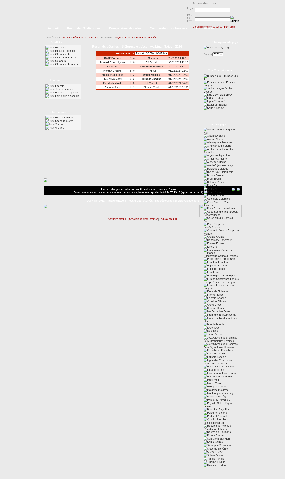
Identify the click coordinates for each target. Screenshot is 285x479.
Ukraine (221, 465)
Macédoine (226, 376)
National (222, 104)
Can (215, 185)
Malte (216, 379)
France (219, 294)
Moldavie (223, 389)
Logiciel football (168, 219)
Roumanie (225, 432)
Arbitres (59, 127)
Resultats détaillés (146, 37)
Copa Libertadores (224, 208)
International (228, 314)
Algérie (219, 139)
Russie (219, 435)
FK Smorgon (151, 58)
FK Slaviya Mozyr (112, 79)
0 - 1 (132, 66)
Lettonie (221, 356)
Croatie (220, 236)
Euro (216, 272)
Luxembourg (229, 373)
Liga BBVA (225, 94)
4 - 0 (132, 70)
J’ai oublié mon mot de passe (207, 26)
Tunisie (220, 458)
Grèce (218, 304)
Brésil (217, 178)
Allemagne (225, 142)
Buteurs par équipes (66, 92)
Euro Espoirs (229, 275)
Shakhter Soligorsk (112, 74)
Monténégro (228, 393)
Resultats (60, 47)
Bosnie (219, 175)
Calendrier (61, 60)
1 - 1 (132, 87)
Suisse (219, 455)
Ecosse (220, 243)
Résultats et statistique (85, 37)
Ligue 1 (220, 98)
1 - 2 (132, 74)
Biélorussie (226, 172)
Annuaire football (117, 219)
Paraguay (224, 399)
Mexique (222, 386)
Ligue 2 (220, 101)
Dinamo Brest (112, 87)
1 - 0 (132, 62)
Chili (215, 188)
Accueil (66, 37)
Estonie (220, 268)
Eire (214, 246)
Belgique (222, 168)
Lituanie (221, 369)
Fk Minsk (151, 70)
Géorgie (221, 298)
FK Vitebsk (151, 83)
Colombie (224, 198)
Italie (216, 331)
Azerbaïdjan (228, 165)
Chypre (220, 195)
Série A (219, 108)
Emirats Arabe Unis (224, 258)
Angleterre (225, 145)
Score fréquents (64, 121)
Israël (216, 327)
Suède (219, 452)
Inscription (229, 26)
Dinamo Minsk (151, 87)
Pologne (222, 412)
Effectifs (59, 85)
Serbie (219, 442)
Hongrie (221, 308)
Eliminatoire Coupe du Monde (221, 256)
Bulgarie (222, 182)
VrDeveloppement (188, 200)
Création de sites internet (143, 219)
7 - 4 (132, 58)
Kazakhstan (228, 350)
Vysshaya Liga (124, 37)
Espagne (222, 265)
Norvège (222, 396)
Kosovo (220, 353)
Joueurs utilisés (64, 89)
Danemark (225, 240)
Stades (59, 124)
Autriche (221, 162)
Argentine (224, 155)
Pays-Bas (224, 409)
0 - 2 (132, 79)
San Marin (225, 438)
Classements (62, 54)
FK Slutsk (112, 66)
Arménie (222, 158)
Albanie (220, 135)
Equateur (223, 262)
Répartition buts (64, 117)
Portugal (222, 416)
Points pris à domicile (67, 96)
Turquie (220, 462)
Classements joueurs (67, 64)
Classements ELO (65, 57)
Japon (218, 334)
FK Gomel (151, 62)
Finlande (222, 291)
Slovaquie (225, 445)
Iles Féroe (224, 311)
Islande (220, 324)
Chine (218, 192)
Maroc (218, 383)
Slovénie (222, 448)
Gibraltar (222, 301)
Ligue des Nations (223, 366)
